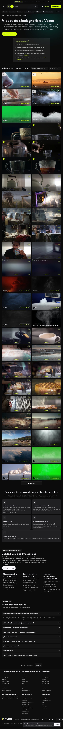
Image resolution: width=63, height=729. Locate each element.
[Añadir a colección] (29, 125)
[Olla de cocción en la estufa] (46, 267)
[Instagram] (42, 719)
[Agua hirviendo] (46, 250)
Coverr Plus (44, 698)
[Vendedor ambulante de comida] (16, 233)
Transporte (4, 686)
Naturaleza (4, 674)
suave (23, 683)
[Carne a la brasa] (16, 387)
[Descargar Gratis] (29, 137)
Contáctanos (44, 708)
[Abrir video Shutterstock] (46, 114)
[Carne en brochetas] (46, 370)
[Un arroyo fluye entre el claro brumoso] (16, 199)
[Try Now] (48, 2)
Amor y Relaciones (6, 677)
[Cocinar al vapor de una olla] (16, 336)
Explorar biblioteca (8, 568)
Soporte (38, 665)
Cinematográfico (25, 681)
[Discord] (52, 719)
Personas (4, 675)
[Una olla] (16, 267)
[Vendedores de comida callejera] (46, 199)
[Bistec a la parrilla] (46, 387)
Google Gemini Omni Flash (27, 708)
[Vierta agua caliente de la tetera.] (46, 131)
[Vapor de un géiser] (46, 421)
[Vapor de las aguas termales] (16, 421)
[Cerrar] (60, 2)
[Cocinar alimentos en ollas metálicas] (16, 216)
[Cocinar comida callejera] (46, 233)
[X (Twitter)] (46, 719)
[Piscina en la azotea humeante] (16, 353)
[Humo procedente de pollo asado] (46, 404)
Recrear (17, 137)
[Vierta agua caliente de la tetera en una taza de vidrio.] (46, 148)
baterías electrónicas (26, 675)
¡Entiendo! (57, 724)
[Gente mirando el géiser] (16, 438)
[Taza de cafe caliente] (46, 336)
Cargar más (31, 483)
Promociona (44, 706)
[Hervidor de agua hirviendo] (16, 182)
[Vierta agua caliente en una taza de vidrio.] (16, 148)
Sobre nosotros (45, 697)
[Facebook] (49, 719)
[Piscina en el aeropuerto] (46, 353)
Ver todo (58, 11)
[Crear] (8, 6)
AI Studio (26, 55)
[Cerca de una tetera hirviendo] (46, 182)
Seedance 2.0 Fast (25, 704)
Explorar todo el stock (9, 34)
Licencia (17, 719)
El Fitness (4, 679)
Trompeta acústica (26, 690)
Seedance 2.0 (24, 700)
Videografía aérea (5, 681)
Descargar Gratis (25, 86)
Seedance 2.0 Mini (25, 706)
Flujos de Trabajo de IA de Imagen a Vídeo (10, 698)
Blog (43, 702)
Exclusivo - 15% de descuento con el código (46, 121)
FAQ (43, 704)
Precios (46, 6)
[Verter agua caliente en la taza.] (16, 165)
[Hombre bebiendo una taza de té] (16, 250)
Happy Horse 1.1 (25, 713)
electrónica (24, 685)
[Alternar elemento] (59, 613)
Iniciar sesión (56, 6)
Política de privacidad (25, 719)
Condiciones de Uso (35, 719)
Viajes (3, 685)
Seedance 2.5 (24, 697)
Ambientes (24, 686)
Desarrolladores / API (46, 700)
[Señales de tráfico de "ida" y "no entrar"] (16, 404)
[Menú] (3, 6)
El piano (23, 679)
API (42, 6)
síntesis (23, 674)
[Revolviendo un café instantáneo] (46, 165)
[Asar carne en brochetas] (16, 370)
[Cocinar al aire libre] (46, 216)
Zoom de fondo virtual (6, 690)
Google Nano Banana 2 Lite (27, 702)
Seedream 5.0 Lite (25, 711)
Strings (23, 688)
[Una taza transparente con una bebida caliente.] (16, 131)
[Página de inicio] (7, 719)
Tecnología (4, 688)
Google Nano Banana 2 (27, 698)
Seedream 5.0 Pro (25, 709)
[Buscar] (12, 6)
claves (23, 677)
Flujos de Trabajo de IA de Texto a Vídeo (10, 697)
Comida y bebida (5, 683)
